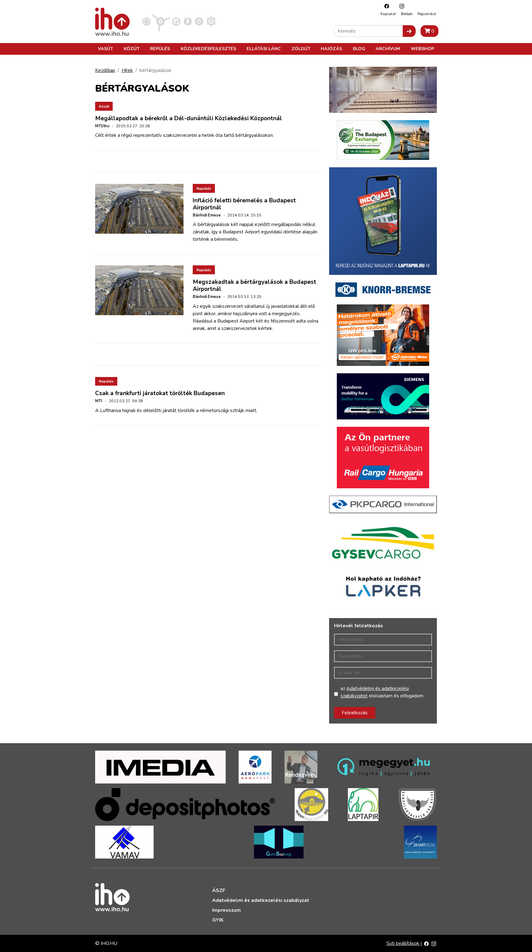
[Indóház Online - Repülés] (161, 21)
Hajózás (331, 49)
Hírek (127, 70)
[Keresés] (409, 31)
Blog (359, 49)
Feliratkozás (355, 712)
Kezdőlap (105, 70)
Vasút (105, 49)
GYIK (218, 920)
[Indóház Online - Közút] (176, 21)
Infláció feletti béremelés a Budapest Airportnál (244, 204)
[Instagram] (400, 6)
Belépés (407, 14)
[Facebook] (385, 6)
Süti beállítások (403, 943)
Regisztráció (426, 14)
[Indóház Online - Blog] (187, 21)
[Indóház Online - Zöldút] (199, 21)
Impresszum (226, 910)
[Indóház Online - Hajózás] (211, 21)
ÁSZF (218, 890)
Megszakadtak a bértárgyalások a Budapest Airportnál (254, 285)
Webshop (422, 49)
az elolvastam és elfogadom (382, 692)
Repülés (160, 49)
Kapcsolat (388, 14)
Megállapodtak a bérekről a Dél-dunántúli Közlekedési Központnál (188, 118)
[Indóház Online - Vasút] (146, 21)
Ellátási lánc (264, 49)
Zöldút (301, 49)
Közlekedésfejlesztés (208, 49)
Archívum (388, 49)
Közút (131, 49)
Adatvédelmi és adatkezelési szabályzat (260, 900)
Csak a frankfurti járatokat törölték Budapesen (160, 393)
